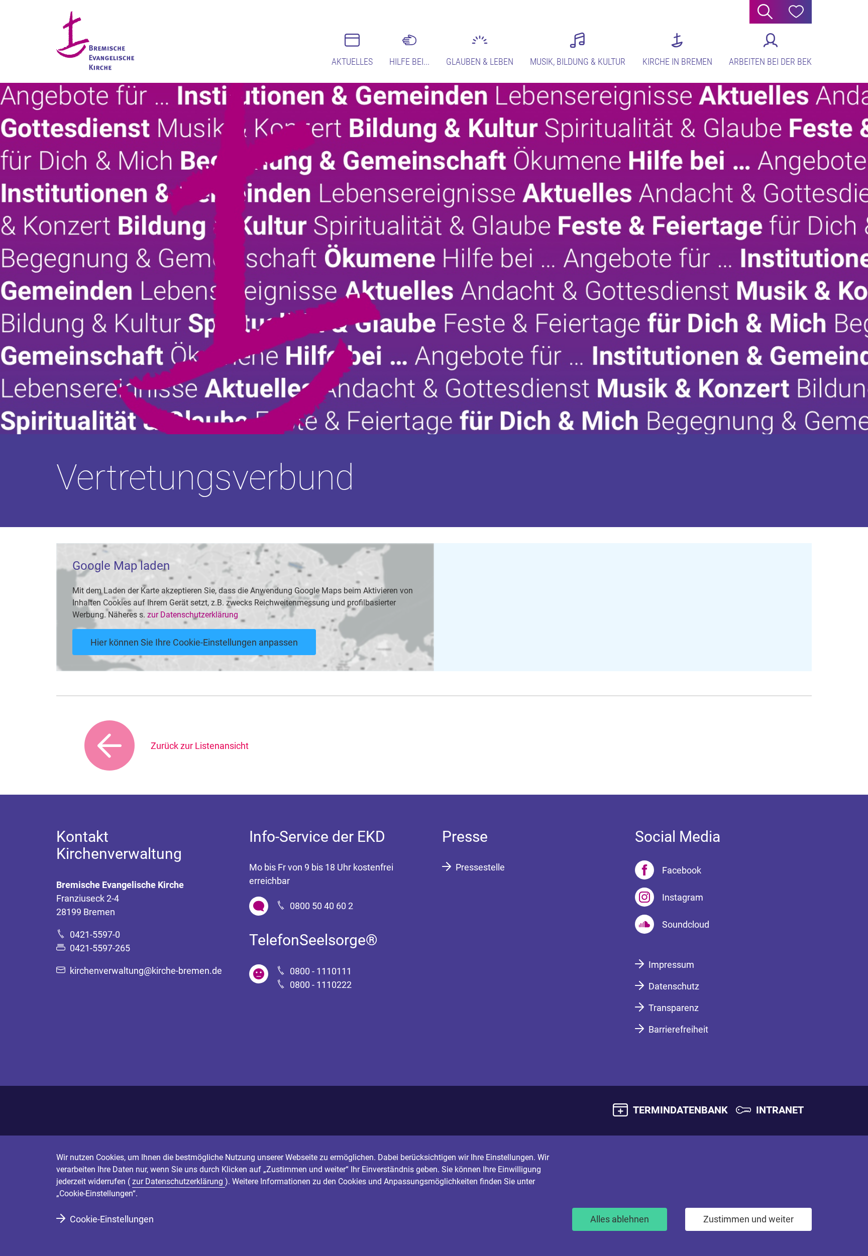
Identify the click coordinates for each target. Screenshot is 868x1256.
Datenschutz (673, 986)
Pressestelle (480, 867)
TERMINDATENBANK (680, 1110)
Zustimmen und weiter (748, 1219)
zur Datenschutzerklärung (192, 614)
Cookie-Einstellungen (112, 1219)
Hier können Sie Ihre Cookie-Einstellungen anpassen (194, 642)
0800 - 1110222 (321, 984)
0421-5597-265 (100, 948)
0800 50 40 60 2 (321, 906)
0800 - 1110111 (321, 971)
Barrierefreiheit (678, 1029)
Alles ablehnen (619, 1219)
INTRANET (780, 1110)
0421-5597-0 (95, 934)
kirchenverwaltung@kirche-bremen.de (146, 970)
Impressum (671, 964)
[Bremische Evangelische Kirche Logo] (95, 40)
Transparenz (673, 1007)
